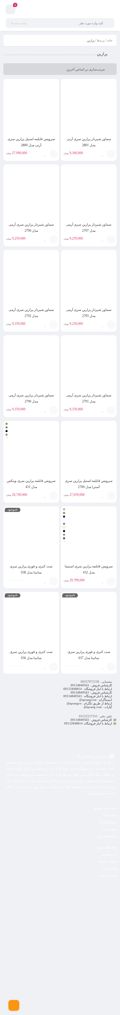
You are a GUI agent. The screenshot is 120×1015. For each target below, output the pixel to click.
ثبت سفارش (109, 854)
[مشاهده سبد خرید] (10, 10)
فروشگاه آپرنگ (107, 822)
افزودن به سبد (111, 154)
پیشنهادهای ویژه (107, 836)
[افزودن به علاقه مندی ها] (103, 154)
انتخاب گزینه (53, 496)
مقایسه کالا (110, 815)
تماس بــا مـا (109, 829)
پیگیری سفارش (107, 875)
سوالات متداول (107, 861)
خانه (109, 40)
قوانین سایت (109, 868)
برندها (101, 40)
